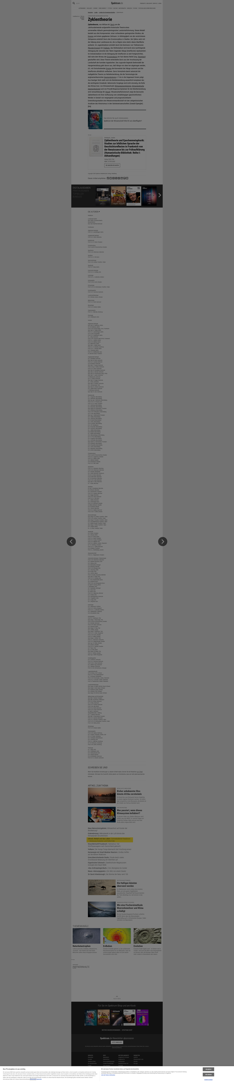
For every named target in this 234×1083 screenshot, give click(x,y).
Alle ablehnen (208, 1074)
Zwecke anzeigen (208, 1079)
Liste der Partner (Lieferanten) (108, 1075)
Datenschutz (33, 1079)
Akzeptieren (208, 1069)
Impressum (39, 1079)
